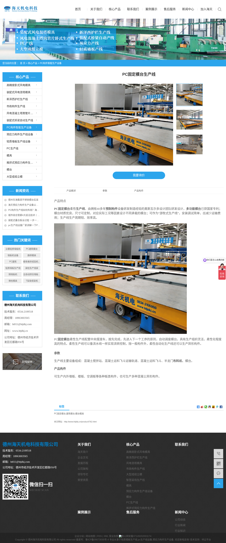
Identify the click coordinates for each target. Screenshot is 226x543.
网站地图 (90, 536)
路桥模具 (31, 255)
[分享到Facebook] (221, 407)
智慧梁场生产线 (135, 480)
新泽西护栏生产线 (17, 99)
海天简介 (83, 451)
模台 (9, 169)
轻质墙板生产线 (13, 268)
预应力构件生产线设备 (20, 134)
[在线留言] (218, 473)
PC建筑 (13, 261)
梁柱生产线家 (31, 268)
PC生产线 (12, 148)
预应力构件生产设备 (163, 539)
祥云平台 (206, 539)
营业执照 (113, 536)
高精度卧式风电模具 (18, 85)
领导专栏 (83, 474)
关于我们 (96, 9)
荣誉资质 (83, 480)
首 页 (22, 63)
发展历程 (83, 463)
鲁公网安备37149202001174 (136, 536)
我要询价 (139, 175)
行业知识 (180, 530)
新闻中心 (188, 9)
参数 (105, 190)
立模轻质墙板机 (13, 249)
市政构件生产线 (16, 106)
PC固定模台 (60, 413)
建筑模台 (70, 413)
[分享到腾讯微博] (217, 407)
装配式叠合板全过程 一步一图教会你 (24, 220)
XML (106, 536)
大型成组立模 (15, 176)
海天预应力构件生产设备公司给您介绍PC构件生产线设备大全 (24, 205)
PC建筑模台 (32, 249)
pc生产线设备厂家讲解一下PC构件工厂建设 (24, 225)
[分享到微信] (205, 407)
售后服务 (170, 9)
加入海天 (206, 9)
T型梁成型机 (32, 281)
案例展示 (151, 9)
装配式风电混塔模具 (18, 92)
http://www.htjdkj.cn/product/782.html (80, 422)
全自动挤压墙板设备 (31, 274)
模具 (9, 155)
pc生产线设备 (145, 539)
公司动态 (180, 519)
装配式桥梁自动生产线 (20, 120)
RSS (99, 536)
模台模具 (79, 413)
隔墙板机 (13, 274)
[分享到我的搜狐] (213, 407)
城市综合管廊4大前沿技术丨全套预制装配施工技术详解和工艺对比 (24, 215)
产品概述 (71, 190)
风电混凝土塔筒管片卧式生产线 (24, 113)
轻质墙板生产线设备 (18, 141)
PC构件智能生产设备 (51, 63)
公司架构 (83, 468)
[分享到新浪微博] (202, 407)
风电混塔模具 (134, 463)
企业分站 (79, 536)
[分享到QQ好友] (209, 407)
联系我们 (133, 9)
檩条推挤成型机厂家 (31, 261)
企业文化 (83, 457)
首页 (78, 9)
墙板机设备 (13, 255)
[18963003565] (218, 453)
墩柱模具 (13, 281)
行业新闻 (180, 525)
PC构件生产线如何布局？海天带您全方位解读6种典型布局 (24, 210)
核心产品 (115, 9)
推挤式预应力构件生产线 (21, 162)
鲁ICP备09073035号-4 (97, 539)
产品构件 (138, 190)
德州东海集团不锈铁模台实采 (23, 199)
